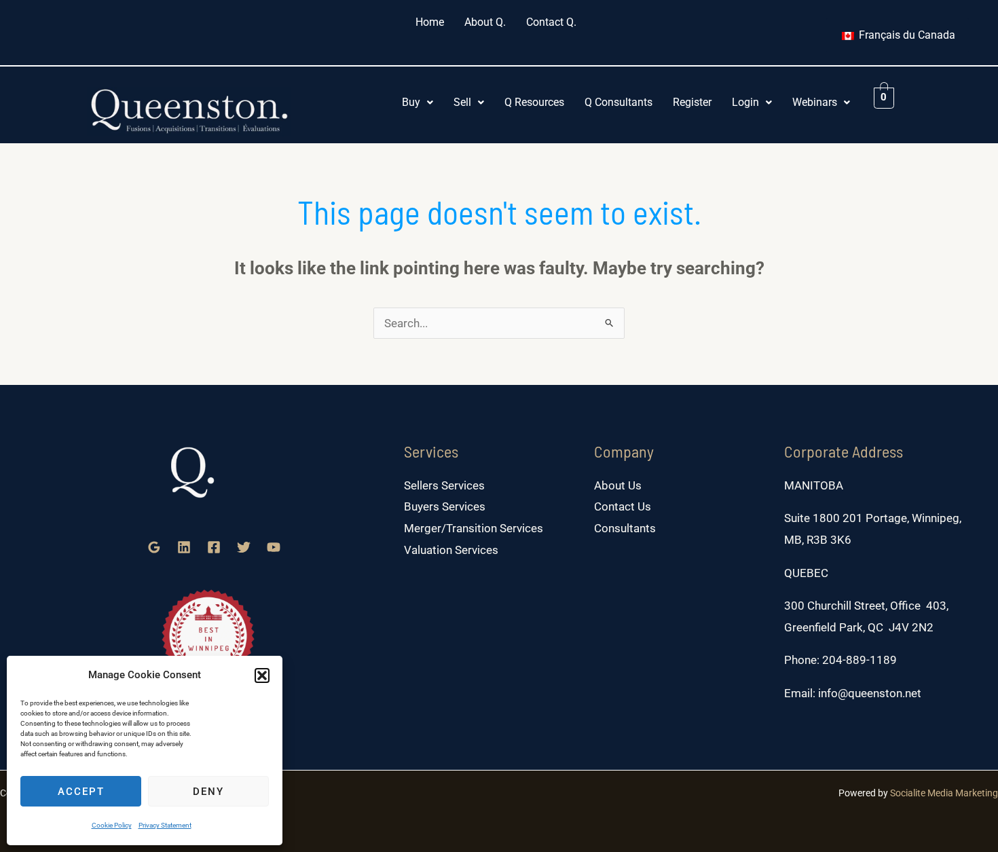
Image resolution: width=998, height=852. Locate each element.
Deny (208, 791)
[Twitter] (244, 547)
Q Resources (534, 102)
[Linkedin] (184, 547)
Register (692, 102)
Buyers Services (444, 506)
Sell (462, 102)
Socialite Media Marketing (944, 793)
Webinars (814, 102)
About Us (618, 485)
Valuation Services (451, 550)
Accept (81, 791)
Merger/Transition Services (473, 528)
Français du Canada (905, 35)
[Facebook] (214, 547)
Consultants (625, 528)
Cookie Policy (112, 825)
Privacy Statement (164, 825)
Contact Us (622, 506)
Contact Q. (551, 22)
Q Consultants (618, 102)
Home (429, 22)
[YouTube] (273, 547)
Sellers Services (444, 485)
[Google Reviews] (154, 547)
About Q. (485, 22)
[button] (262, 675)
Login (745, 102)
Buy (411, 102)
